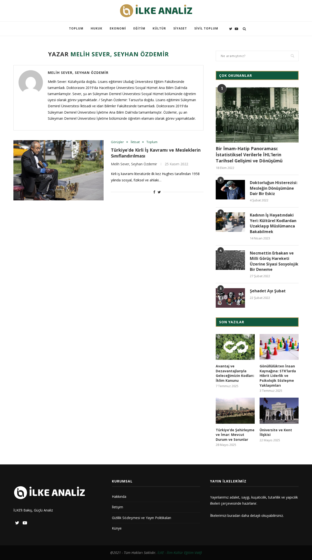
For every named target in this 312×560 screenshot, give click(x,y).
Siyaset (180, 28)
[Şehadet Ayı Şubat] (230, 298)
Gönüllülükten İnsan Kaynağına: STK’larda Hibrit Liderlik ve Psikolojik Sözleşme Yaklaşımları (278, 375)
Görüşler (117, 142)
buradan (233, 515)
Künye (117, 528)
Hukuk (96, 28)
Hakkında (119, 496)
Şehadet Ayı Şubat (268, 291)
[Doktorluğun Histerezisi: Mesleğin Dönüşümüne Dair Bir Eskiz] (230, 189)
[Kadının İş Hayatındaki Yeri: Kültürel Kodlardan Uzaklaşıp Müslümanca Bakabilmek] (230, 222)
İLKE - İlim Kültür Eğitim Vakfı (179, 552)
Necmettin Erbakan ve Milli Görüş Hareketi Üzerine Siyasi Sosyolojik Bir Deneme (274, 261)
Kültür (159, 28)
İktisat (135, 142)
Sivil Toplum (206, 28)
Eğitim (139, 28)
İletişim (117, 507)
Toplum (76, 28)
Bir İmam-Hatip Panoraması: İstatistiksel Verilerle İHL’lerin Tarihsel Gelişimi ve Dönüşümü (249, 155)
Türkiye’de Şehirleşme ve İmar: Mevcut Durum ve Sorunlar (235, 435)
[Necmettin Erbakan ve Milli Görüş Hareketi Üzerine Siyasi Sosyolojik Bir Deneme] (230, 260)
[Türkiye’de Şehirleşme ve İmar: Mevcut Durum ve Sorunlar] (235, 411)
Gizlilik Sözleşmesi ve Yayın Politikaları (141, 517)
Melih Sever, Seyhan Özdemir (78, 72)
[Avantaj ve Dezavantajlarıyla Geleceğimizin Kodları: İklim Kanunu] (235, 347)
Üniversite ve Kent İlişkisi (276, 432)
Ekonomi (118, 28)
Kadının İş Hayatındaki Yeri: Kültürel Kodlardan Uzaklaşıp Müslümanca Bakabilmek (273, 223)
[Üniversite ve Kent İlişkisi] (279, 411)
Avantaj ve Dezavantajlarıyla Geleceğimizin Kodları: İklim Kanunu (235, 373)
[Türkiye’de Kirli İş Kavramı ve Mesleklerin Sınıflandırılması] (58, 170)
